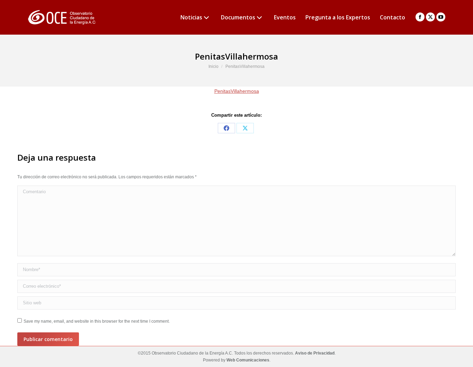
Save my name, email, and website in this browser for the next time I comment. (97, 321)
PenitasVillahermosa (236, 91)
